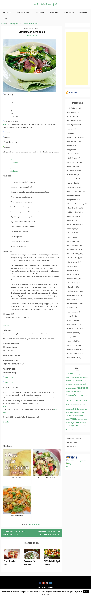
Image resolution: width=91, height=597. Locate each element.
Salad (29, 524)
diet (78, 377)
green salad (72, 183)
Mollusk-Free (73, 254)
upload (68, 419)
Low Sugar (72, 229)
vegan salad (72, 341)
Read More (6, 422)
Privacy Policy (73, 442)
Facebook (40, 583)
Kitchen (80, 391)
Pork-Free (71, 287)
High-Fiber (7, 12)
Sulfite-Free (72, 324)
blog (67, 466)
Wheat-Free (72, 358)
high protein (69, 391)
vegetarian (74, 426)
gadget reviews (73, 170)
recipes (69, 409)
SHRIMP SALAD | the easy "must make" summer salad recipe (49, 533)
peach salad (72, 274)
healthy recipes (73, 384)
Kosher (70, 220)
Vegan (70, 337)
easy (81, 377)
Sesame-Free (72, 299)
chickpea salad (73, 125)
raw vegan (76, 404)
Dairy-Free (54, 12)
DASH (70, 145)
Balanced (71, 374)
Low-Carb (83, 12)
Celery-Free (72, 112)
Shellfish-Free (73, 304)
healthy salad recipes (71, 388)
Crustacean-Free (74, 137)
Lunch (81, 400)
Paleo (5, 18)
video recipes (73, 353)
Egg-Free (71, 154)
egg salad (71, 150)
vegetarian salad (74, 349)
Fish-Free (71, 158)
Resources (72, 446)
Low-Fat (71, 237)
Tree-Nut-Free (73, 328)
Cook (67, 377)
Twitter (50, 583)
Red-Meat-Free (73, 291)
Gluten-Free (72, 175)
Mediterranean (73, 249)
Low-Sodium (72, 241)
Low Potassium (73, 224)
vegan (73, 419)
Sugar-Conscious (74, 320)
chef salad (71, 116)
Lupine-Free (72, 245)
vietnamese (36, 524)
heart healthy (73, 187)
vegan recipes (76, 423)
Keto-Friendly (23, 12)
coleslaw (71, 129)
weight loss (73, 429)
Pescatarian (69, 12)
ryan (37, 28)
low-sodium (73, 400)
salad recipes (75, 415)
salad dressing (73, 295)
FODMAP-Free (73, 162)
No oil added (72, 262)
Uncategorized (32, 36)
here (4, 406)
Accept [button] (86, 592)
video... (81, 426)
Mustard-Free (73, 258)
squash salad (72, 316)
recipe (82, 404)
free (76, 380)
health (79, 380)
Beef (4, 124)
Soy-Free (71, 308)
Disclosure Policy (74, 438)
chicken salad (73, 121)
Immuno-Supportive (75, 204)
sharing (82, 415)
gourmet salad (73, 179)
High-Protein (73, 200)
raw (72, 404)
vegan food (80, 419)
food (72, 380)
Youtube (43, 583)
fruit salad (72, 166)
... (66, 374)
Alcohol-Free (72, 108)
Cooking (73, 377)
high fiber (82, 387)
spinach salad (73, 312)
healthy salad (82, 384)
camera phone (79, 374)
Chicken (85, 374)
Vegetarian (39, 12)
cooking (71, 133)
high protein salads (75, 191)
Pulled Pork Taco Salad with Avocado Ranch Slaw (14, 533)
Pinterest (47, 583)
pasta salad (72, 270)
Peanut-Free (72, 279)
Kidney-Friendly (74, 212)
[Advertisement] (77, 58)
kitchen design (73, 216)
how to (76, 391)
